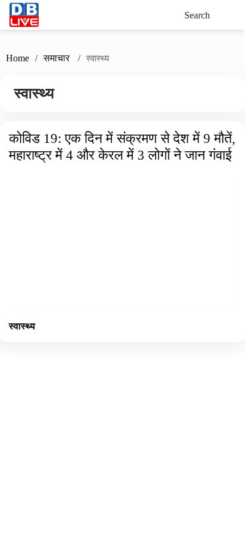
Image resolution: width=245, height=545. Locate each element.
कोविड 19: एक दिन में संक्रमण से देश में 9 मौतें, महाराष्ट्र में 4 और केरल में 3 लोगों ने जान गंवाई (122, 146)
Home (17, 58)
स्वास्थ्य (22, 326)
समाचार (57, 58)
